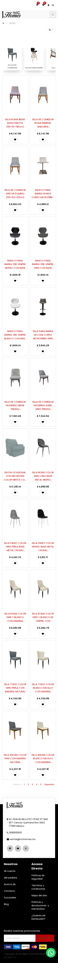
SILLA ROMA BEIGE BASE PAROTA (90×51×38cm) (15, 123)
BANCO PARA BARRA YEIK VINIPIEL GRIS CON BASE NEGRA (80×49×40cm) (43, 264)
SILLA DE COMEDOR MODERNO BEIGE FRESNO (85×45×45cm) (15, 405)
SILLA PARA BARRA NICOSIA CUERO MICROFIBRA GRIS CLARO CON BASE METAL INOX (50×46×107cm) (43, 334)
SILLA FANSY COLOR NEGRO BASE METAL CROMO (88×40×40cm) (43, 546)
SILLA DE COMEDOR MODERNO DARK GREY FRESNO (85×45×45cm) (43, 405)
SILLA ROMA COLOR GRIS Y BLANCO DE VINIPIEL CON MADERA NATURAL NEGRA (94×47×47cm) (43, 617)
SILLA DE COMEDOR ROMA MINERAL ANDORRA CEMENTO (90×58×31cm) (43, 123)
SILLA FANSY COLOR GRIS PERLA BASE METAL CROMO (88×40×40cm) (15, 546)
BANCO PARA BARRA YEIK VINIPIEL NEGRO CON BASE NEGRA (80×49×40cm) (15, 264)
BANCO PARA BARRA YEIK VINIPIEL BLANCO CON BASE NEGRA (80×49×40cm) (15, 334)
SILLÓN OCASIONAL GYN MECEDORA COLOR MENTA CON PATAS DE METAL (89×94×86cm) (15, 476)
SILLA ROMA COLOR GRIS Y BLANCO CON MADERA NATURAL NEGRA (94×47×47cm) (15, 617)
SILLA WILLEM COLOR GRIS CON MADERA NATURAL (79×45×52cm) (15, 758)
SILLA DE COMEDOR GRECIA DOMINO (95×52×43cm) (15, 193)
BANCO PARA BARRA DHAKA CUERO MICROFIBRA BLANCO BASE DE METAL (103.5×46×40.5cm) (43, 193)
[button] (51, 29)
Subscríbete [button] (45, 938)
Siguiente (49, 784)
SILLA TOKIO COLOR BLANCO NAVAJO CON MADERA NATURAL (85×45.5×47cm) (43, 688)
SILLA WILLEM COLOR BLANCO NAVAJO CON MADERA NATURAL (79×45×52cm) (42, 758)
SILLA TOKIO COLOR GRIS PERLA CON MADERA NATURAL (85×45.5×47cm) (15, 688)
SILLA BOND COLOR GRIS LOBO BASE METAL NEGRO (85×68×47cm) (43, 476)
